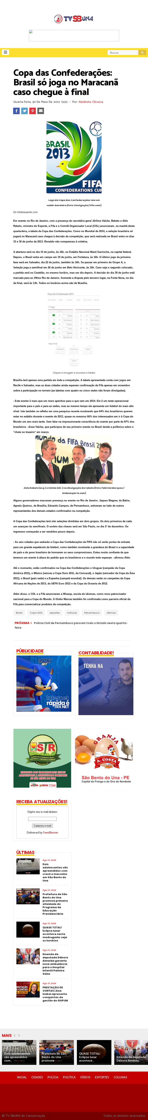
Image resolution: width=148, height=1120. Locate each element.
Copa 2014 (36, 612)
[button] (5, 52)
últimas (111, 612)
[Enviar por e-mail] (40, 111)
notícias (72, 612)
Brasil (19, 612)
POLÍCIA (53, 1077)
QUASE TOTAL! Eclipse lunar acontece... (89, 1057)
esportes (55, 612)
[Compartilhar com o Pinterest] (32, 111)
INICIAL (22, 1077)
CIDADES (37, 1077)
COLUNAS (120, 1077)
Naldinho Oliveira (91, 102)
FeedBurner (50, 832)
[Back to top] (138, 1110)
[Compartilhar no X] (24, 111)
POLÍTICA (69, 1077)
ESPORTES (102, 1077)
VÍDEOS (85, 1077)
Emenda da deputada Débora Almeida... (131, 1059)
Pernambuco (91, 612)
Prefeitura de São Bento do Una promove (54, 1057)
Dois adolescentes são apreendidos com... (17, 1057)
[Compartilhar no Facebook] (16, 111)
